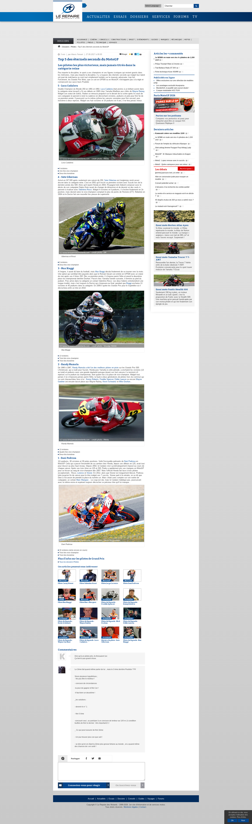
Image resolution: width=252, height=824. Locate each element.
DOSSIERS (139, 17)
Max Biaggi (100, 271)
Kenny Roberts (92, 379)
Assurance (82, 39)
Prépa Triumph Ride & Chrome (169, 64)
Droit (132, 39)
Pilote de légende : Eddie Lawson (130, 621)
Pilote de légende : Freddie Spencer (108, 602)
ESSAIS (120, 17)
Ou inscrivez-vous (126, 785)
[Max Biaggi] (101, 348)
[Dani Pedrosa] (101, 542)
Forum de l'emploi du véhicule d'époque (173, 144)
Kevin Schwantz (109, 381)
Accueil (91, 799)
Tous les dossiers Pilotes (69, 562)
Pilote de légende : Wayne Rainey (87, 621)
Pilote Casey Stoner (66, 582)
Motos (187, 39)
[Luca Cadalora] (101, 161)
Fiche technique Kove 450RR (169, 72)
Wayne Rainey (138, 91)
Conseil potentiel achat (167, 183)
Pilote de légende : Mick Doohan (110, 621)
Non (243, 820)
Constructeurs (118, 39)
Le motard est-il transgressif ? (169, 206)
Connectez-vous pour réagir (84, 785)
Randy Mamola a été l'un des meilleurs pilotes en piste (95, 367)
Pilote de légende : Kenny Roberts (130, 602)
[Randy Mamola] (101, 442)
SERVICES (161, 17)
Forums (161, 799)
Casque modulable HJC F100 (168, 90)
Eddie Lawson (120, 379)
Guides (154, 39)
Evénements (143, 39)
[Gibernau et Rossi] (101, 254)
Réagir (124, 54)
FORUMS (181, 17)
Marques (165, 39)
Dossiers (63, 41)
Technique (101, 42)
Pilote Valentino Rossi (88, 582)
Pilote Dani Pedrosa (131, 582)
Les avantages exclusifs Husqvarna (170, 85)
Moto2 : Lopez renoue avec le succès (172, 160)
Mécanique (177, 39)
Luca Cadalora (107, 89)
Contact (143, 807)
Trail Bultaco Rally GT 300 (167, 68)
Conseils (104, 39)
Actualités (101, 799)
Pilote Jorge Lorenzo (109, 582)
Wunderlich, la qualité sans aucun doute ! (172, 88)
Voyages (113, 42)
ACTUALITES (98, 17)
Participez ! (186, 169)
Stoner (89, 473)
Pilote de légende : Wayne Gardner (65, 640)
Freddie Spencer (106, 379)
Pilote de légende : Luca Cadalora (89, 640)
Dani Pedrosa (129, 461)
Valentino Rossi (85, 189)
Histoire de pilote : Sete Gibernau (110, 640)
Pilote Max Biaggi (64, 601)
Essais (111, 799)
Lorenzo (80, 473)
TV (195, 17)
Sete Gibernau (110, 180)
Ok (232, 820)
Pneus (90, 42)
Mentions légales (131, 807)
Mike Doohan (124, 381)
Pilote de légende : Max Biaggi (132, 640)
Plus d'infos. (241, 817)
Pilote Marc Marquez (88, 601)
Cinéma (93, 39)
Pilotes (81, 42)
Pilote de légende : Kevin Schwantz (65, 621)
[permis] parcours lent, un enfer (170, 173)
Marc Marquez (82, 480)
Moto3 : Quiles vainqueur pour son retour (173, 164)
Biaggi (129, 283)
